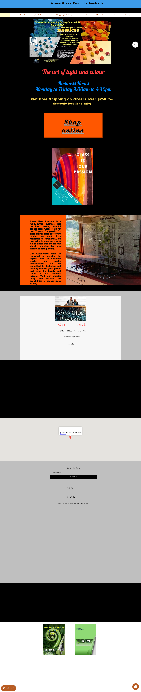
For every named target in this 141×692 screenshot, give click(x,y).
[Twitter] (71, 497)
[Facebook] (68, 497)
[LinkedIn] (74, 497)
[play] (131, 281)
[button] (135, 44)
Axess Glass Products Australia (77, 3)
